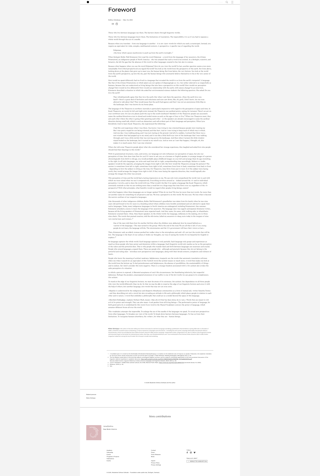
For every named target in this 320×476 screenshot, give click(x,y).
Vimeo (194, 452)
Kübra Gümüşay (91, 398)
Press (153, 452)
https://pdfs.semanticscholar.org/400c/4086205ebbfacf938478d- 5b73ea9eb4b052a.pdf (166, 359)
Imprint (153, 461)
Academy (109, 450)
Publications (110, 459)
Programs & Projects (113, 456)
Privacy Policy (155, 463)
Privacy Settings (156, 465)
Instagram (191, 452)
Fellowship (110, 452)
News (152, 456)
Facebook (187, 452)
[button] (231, 2)
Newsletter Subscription (198, 461)
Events (109, 454)
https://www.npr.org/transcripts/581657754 (171, 362)
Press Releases (156, 454)
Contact (153, 450)
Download (117, 24)
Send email (113, 24)
